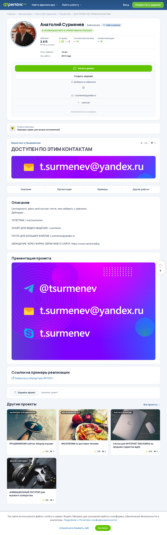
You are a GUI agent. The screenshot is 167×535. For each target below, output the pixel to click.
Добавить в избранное (84, 82)
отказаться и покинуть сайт (74, 528)
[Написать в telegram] (83, 87)
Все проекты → (152, 404)
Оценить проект (24, 392)
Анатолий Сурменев (62, 24)
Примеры (102, 189)
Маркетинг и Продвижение (26, 143)
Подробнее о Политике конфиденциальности (90, 520)
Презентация (64, 189)
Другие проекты (22, 404)
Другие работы (141, 189)
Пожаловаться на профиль (83, 112)
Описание (26, 189)
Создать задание (83, 76)
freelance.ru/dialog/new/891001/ (34, 378)
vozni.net (85, 102)
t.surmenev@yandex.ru (85, 95)
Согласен (103, 528)
